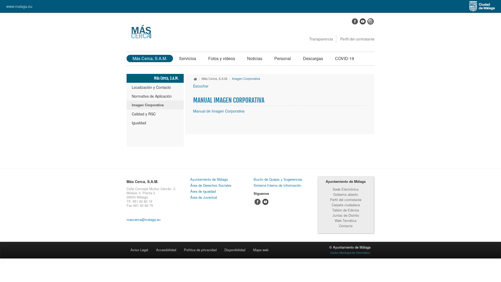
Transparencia (321, 39)
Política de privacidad (200, 249)
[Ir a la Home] (141, 31)
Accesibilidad (166, 249)
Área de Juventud (203, 197)
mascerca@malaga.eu (143, 219)
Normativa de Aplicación (152, 96)
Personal (282, 58)
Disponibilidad (234, 249)
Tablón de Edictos (345, 210)
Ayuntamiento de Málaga (209, 179)
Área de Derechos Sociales (210, 185)
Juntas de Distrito (345, 215)
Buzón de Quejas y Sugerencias (278, 179)
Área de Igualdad (203, 191)
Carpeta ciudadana (346, 204)
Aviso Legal (139, 249)
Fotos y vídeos (221, 58)
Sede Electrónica (346, 189)
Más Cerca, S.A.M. (150, 58)
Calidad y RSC (144, 113)
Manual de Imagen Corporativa (218, 111)
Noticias (254, 58)
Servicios (187, 58)
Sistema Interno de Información (277, 185)
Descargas (313, 58)
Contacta (346, 225)
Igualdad (139, 122)
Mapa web (261, 249)
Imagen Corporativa (148, 104)
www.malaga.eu (19, 6)
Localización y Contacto (151, 87)
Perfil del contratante (357, 39)
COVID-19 (344, 58)
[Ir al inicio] (195, 78)
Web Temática (345, 220)
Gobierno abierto (345, 194)
